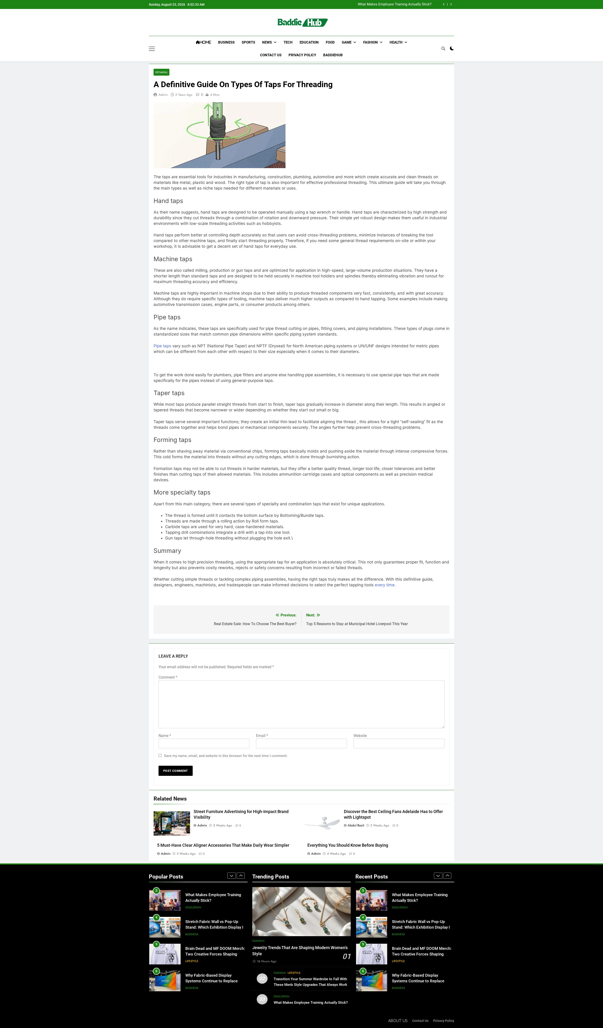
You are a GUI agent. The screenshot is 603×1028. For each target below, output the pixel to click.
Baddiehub (333, 55)
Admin (163, 94)
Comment (168, 677)
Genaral (161, 72)
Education (309, 42)
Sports (248, 42)
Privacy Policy (302, 55)
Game (346, 42)
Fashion (370, 42)
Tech (288, 42)
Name (165, 735)
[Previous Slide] (444, 4)
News (267, 42)
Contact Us (270, 55)
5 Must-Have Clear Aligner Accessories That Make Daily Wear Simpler (223, 845)
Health (396, 42)
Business (226, 42)
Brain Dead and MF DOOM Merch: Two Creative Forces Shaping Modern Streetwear (215, 954)
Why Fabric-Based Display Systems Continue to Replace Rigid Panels (211, 981)
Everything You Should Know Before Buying (347, 845)
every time (385, 585)
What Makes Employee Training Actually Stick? (395, 4)
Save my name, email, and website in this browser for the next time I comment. (226, 756)
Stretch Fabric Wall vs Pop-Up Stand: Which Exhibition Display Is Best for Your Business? (215, 927)
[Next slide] (451, 4)
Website (360, 735)
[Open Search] (443, 48)
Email (262, 735)
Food (330, 42)
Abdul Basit (356, 825)
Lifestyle (191, 961)
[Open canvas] (152, 49)
